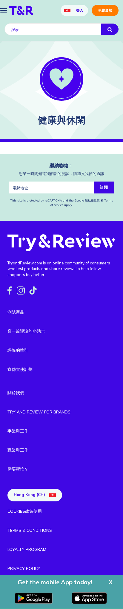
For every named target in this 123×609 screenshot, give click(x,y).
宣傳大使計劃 (20, 369)
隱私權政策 (93, 200)
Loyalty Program (26, 549)
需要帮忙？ (17, 469)
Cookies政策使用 (24, 511)
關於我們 (15, 393)
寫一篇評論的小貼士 (26, 331)
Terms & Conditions (29, 530)
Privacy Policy (23, 568)
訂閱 (104, 187)
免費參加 (105, 10)
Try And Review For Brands (38, 412)
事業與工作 (17, 431)
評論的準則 (17, 350)
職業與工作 (17, 450)
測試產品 (15, 312)
